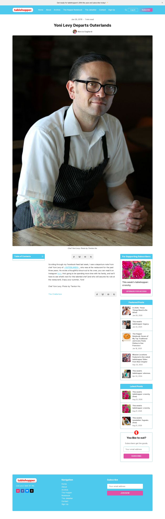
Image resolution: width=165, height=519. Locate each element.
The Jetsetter (90, 10)
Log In (132, 10)
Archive (57, 10)
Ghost (88, 515)
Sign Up (111, 10)
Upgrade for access (136, 291)
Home (40, 10)
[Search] (126, 10)
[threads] (32, 491)
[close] (162, 2)
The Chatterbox (55, 294)
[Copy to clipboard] (91, 257)
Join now (125, 493)
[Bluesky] (27, 491)
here (59, 273)
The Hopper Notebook (72, 10)
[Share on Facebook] (74, 257)
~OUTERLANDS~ (71, 267)
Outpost (94, 515)
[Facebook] (22, 491)
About (48, 10)
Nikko (104, 515)
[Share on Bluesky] (79, 257)
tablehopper (69, 515)
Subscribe (146, 10)
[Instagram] (18, 491)
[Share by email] (85, 257)
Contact (102, 10)
